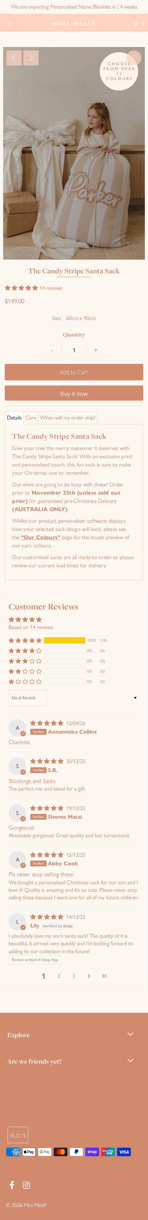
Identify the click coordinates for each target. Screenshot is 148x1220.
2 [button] (58, 976)
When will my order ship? (67, 417)
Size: (56, 318)
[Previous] (14, 58)
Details (14, 417)
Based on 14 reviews (31, 627)
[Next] (31, 58)
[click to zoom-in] (133, 58)
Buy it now (73, 394)
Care (30, 417)
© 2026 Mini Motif (26, 1205)
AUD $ (18, 1135)
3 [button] (74, 976)
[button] (22, 288)
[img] (47, 723)
